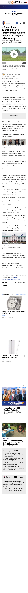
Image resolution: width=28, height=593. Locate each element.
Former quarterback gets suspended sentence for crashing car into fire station (13, 468)
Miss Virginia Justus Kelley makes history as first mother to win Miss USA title (13, 455)
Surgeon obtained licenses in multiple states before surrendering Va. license (13, 459)
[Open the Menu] (2, 2)
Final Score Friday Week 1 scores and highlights (14, 14)
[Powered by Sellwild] (24, 385)
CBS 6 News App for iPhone (13, 490)
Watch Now (23, 2)
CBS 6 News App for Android (13, 488)
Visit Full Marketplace (21, 294)
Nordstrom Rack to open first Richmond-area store (13, 463)
